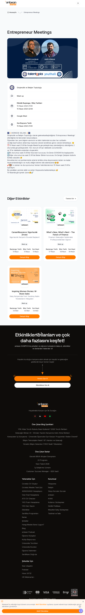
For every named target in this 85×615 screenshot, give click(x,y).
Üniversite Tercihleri (30, 543)
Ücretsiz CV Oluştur (30, 484)
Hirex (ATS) (26, 573)
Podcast (25, 570)
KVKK (50, 499)
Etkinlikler (26, 510)
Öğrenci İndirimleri (29, 551)
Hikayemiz (52, 484)
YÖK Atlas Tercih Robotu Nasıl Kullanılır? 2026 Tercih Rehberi (42, 429)
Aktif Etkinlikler (41, 604)
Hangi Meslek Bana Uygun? (33, 525)
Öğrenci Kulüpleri (29, 536)
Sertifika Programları (30, 513)
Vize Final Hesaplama (30, 495)
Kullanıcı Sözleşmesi (56, 502)
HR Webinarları (28, 577)
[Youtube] (45, 416)
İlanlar (24, 517)
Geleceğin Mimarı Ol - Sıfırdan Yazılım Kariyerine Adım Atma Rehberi (42, 433)
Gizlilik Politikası (54, 506)
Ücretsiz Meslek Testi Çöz (32, 487)
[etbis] (74, 592)
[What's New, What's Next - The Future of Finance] (61, 216)
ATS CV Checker (28, 499)
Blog (24, 528)
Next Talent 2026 (42, 464)
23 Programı (42, 460)
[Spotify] (50, 416)
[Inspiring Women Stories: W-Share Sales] (24, 275)
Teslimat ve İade (54, 513)
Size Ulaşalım (27, 566)
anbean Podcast (28, 532)
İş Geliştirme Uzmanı (43, 468)
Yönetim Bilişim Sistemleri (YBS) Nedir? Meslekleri (42, 444)
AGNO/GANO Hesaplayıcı (32, 491)
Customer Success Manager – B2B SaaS (42, 471)
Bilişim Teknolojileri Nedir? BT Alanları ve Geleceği (42, 440)
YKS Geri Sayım (28, 506)
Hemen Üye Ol (42, 378)
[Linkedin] (40, 416)
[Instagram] (35, 416)
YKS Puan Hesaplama (30, 502)
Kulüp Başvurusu (29, 539)
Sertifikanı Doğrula (29, 554)
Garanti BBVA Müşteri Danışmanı (43, 456)
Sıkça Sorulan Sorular (57, 491)
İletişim (50, 487)
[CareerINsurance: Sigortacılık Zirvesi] (24, 216)
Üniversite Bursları (29, 547)
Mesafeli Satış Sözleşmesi (58, 510)
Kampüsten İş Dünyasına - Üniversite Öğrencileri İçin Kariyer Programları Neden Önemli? (42, 437)
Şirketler (25, 521)
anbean (51, 495)
